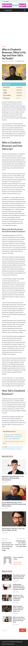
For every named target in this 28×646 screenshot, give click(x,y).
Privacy (12, 644)
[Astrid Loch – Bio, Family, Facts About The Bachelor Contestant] (7, 595)
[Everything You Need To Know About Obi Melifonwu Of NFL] (7, 575)
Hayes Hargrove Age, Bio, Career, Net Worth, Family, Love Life (13, 529)
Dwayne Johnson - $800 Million (13, 434)
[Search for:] (14, 630)
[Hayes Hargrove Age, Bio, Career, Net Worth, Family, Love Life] (14, 526)
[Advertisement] (14, 29)
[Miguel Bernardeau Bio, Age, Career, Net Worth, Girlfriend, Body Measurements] (14, 474)
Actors (4, 46)
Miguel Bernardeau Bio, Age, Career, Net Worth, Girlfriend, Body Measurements (13, 478)
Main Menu (8, 10)
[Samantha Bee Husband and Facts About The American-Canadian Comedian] (7, 584)
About (3, 644)
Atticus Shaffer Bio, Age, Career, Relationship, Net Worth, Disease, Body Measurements (14, 504)
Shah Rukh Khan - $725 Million (13, 436)
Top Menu (6, 1)
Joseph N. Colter (20, 61)
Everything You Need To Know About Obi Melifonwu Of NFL (19, 576)
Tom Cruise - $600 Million (12, 438)
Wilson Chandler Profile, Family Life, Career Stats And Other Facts (18, 608)
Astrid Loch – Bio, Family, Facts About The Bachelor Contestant (18, 598)
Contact (8, 644)
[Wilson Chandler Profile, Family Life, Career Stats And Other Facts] (7, 606)
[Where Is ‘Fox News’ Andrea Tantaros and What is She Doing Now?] (7, 617)
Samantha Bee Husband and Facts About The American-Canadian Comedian (19, 587)
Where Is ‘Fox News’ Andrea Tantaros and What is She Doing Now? (19, 619)
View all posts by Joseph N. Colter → (18, 563)
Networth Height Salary (16, 641)
